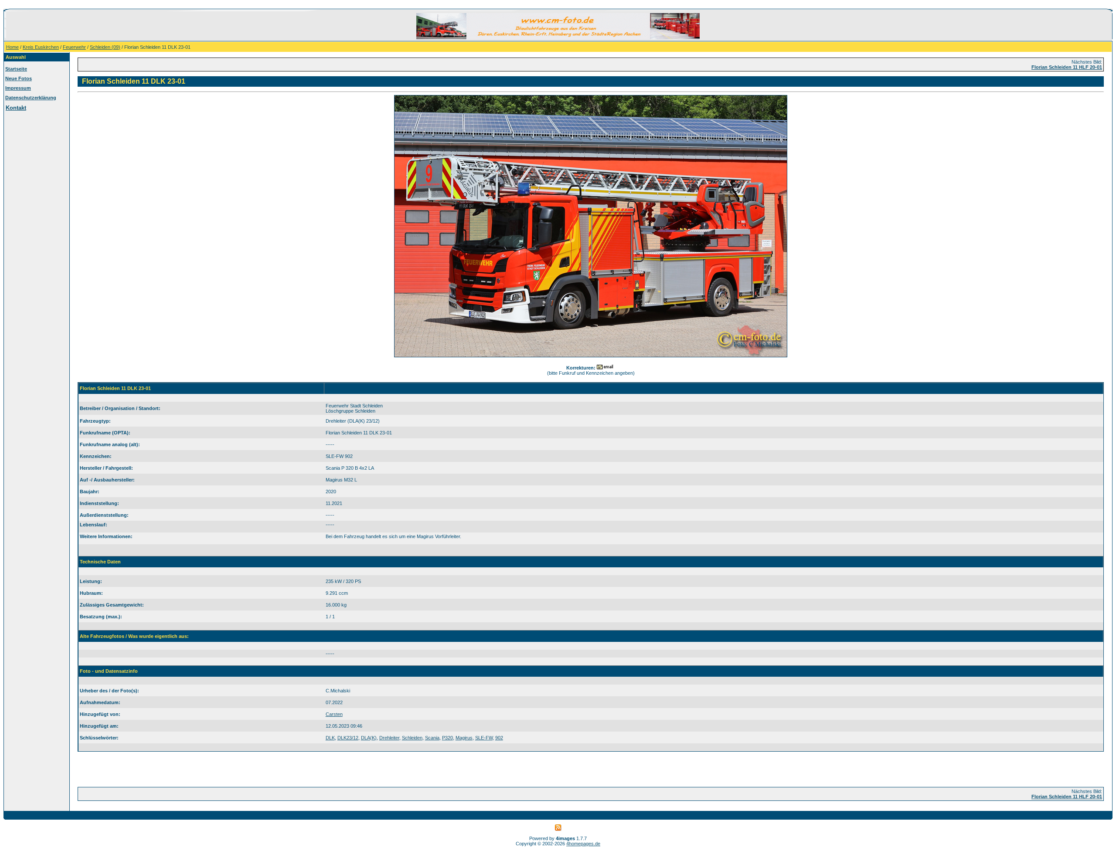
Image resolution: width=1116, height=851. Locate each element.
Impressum (18, 88)
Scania (432, 737)
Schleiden (412, 737)
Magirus (464, 737)
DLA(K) (369, 737)
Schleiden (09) (105, 47)
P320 (447, 737)
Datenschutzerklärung (30, 97)
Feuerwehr (74, 47)
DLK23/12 (347, 737)
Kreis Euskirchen (41, 47)
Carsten (334, 714)
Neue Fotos (18, 78)
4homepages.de (583, 843)
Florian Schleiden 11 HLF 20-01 (1066, 67)
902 (499, 737)
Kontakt (16, 108)
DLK (330, 737)
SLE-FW (484, 737)
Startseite (16, 68)
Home (12, 47)
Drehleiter (389, 737)
